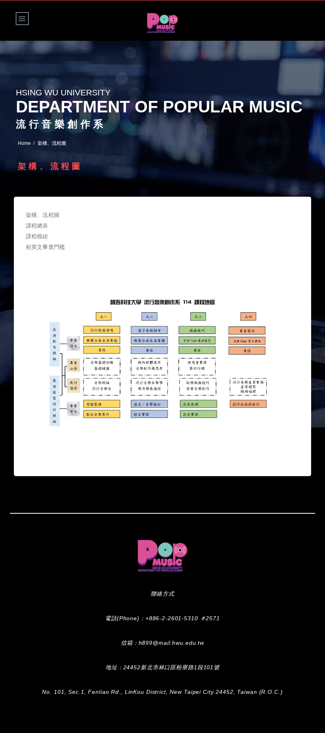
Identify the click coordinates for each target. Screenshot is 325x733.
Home (24, 143)
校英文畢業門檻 (45, 247)
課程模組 (37, 236)
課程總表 (37, 225)
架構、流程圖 (42, 215)
